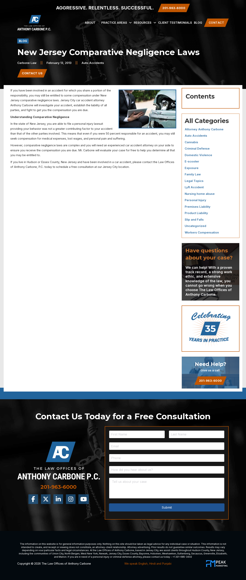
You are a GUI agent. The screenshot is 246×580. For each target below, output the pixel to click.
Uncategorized (195, 226)
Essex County (130, 553)
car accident (84, 100)
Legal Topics (194, 181)
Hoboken (155, 553)
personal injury (83, 124)
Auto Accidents (92, 63)
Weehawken (169, 553)
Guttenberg (183, 553)
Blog (198, 22)
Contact (216, 22)
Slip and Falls (194, 219)
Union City (57, 553)
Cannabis (191, 142)
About (90, 22)
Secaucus (196, 553)
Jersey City (152, 550)
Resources (142, 22)
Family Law (193, 174)
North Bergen (72, 553)
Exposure (192, 168)
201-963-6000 (210, 380)
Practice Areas (114, 22)
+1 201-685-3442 (182, 556)
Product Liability (196, 213)
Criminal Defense (197, 148)
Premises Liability (197, 206)
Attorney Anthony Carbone (204, 129)
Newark (103, 553)
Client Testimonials (175, 22)
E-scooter (192, 161)
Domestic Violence (198, 155)
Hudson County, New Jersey (208, 550)
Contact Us (32, 73)
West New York (89, 553)
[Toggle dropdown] (130, 22)
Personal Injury (195, 200)
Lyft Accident (194, 187)
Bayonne (144, 553)
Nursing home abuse (200, 194)
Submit (167, 507)
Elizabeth (221, 553)
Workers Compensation (202, 232)
